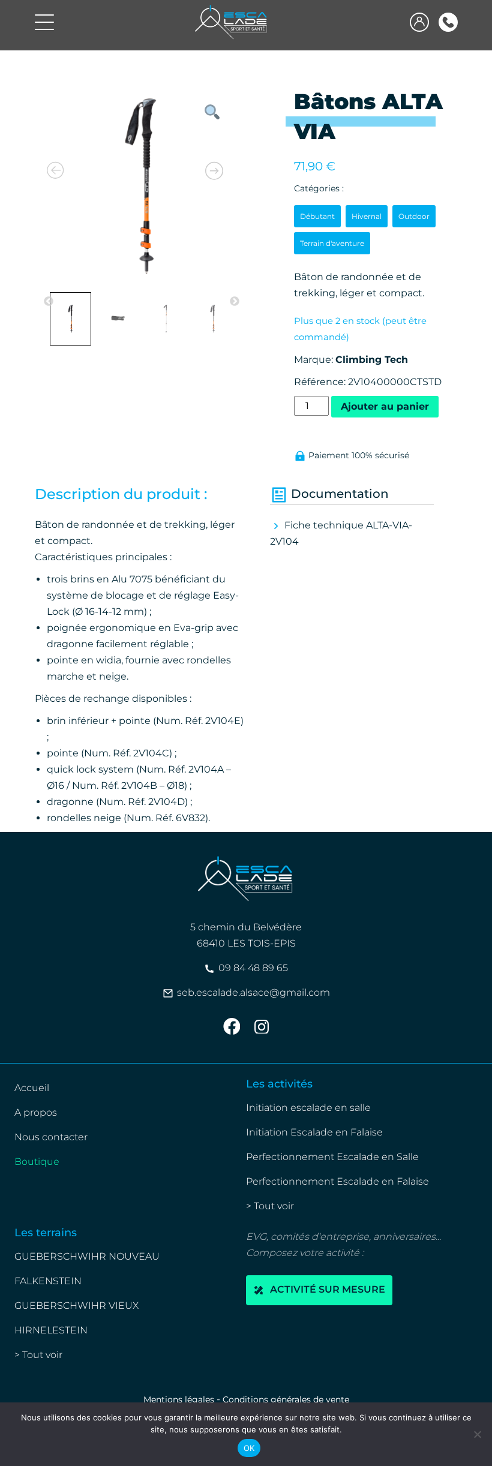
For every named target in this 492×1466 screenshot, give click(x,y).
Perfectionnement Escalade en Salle (332, 1156)
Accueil (31, 1088)
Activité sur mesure (326, 1290)
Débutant (317, 216)
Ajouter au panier (385, 406)
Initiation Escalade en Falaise (314, 1132)
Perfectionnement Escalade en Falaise (337, 1181)
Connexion (419, 22)
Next (234, 301)
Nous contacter (51, 1137)
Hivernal (367, 216)
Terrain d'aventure (332, 243)
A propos (35, 1112)
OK (249, 1448)
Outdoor (414, 216)
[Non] (477, 1434)
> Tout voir (270, 1206)
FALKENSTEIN (48, 1281)
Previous (48, 301)
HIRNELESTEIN (51, 1330)
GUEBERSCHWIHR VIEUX (76, 1305)
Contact (448, 22)
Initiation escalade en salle (308, 1107)
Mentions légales (178, 1399)
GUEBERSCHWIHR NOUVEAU (87, 1256)
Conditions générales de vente (286, 1399)
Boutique (36, 1161)
